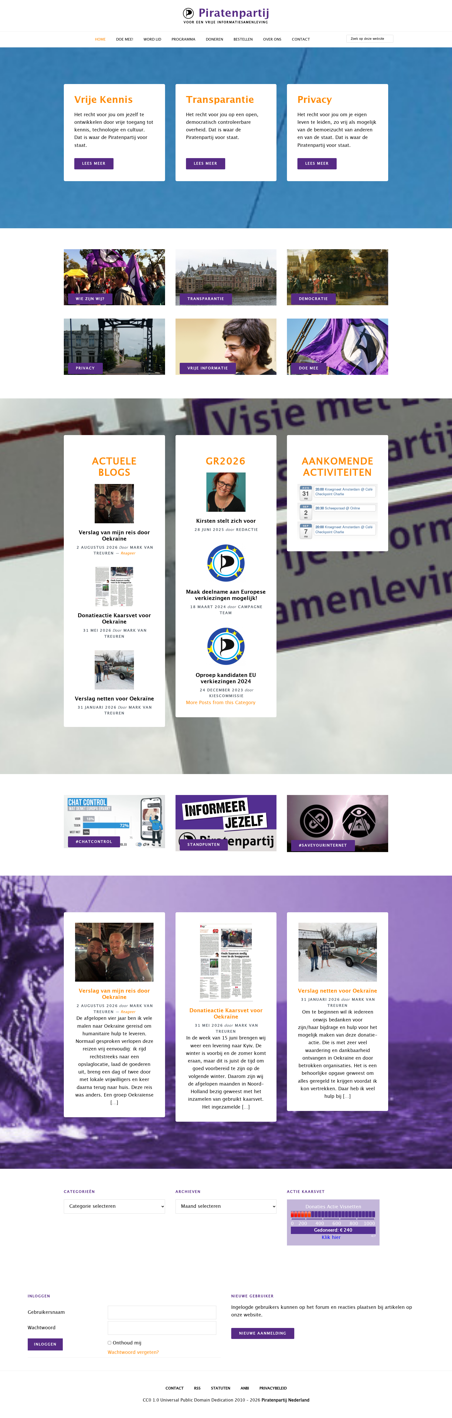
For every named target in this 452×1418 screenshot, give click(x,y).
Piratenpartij (234, 13)
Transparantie (206, 299)
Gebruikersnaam (46, 1312)
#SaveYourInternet (323, 845)
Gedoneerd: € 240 (333, 1230)
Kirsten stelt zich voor (226, 521)
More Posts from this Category (220, 702)
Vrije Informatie (208, 368)
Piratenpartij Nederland (285, 1400)
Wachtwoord (41, 1328)
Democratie (313, 299)
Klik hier (331, 1237)
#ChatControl (94, 842)
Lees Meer (94, 163)
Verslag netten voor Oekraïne (114, 699)
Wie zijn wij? (90, 299)
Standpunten (204, 845)
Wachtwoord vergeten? (133, 1352)
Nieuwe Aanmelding (262, 1333)
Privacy (85, 368)
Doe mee (309, 368)
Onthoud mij (127, 1343)
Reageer (128, 553)
